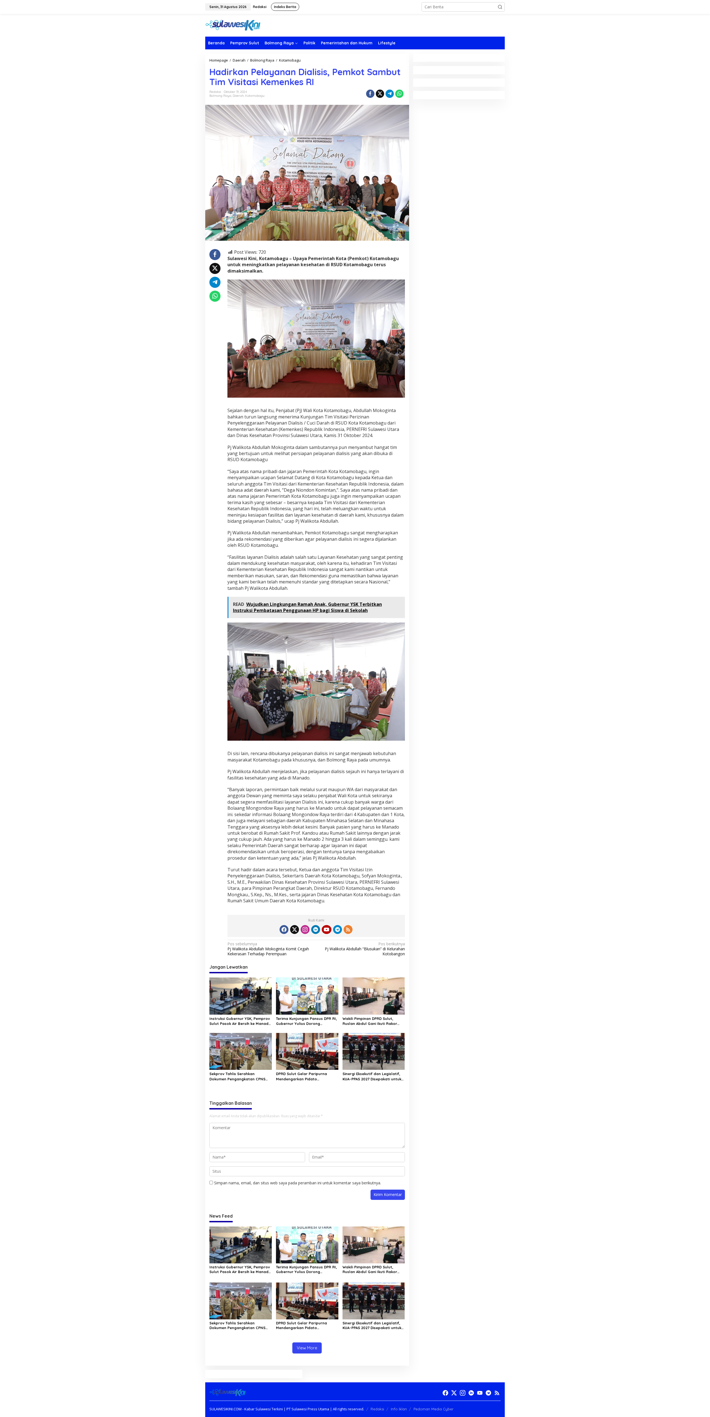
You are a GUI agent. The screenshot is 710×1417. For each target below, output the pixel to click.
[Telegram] (337, 929)
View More (307, 1347)
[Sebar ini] (370, 94)
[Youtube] (326, 929)
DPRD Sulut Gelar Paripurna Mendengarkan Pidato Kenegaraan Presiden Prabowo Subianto (304, 1076)
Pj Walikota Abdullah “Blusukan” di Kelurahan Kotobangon (365, 948)
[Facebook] (284, 929)
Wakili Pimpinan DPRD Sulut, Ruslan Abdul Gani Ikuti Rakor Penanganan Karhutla (370, 1021)
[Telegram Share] (390, 94)
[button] (500, 7)
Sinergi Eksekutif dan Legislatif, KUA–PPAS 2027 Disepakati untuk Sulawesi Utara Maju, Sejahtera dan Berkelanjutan (372, 1076)
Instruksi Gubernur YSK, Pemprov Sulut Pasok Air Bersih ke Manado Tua (240, 1021)
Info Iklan (399, 1409)
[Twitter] (294, 929)
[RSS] (348, 929)
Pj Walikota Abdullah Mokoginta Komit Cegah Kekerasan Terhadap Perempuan (268, 948)
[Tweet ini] (380, 94)
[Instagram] (305, 929)
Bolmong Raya (220, 96)
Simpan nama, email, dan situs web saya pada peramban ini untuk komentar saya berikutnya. (297, 1182)
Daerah (238, 96)
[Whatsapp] (399, 94)
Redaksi (377, 1409)
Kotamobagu (255, 96)
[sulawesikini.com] (233, 24)
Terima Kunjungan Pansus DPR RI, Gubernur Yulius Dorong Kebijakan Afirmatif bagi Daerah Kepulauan (306, 1021)
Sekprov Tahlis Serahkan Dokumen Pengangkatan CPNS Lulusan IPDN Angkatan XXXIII (237, 1076)
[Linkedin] (315, 929)
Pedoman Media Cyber (433, 1409)
